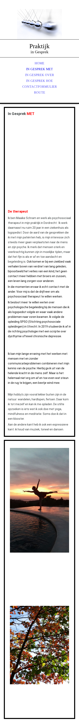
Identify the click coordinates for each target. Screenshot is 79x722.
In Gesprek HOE (39, 80)
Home (39, 63)
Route (39, 92)
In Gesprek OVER (39, 75)
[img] (39, 24)
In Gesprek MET (39, 69)
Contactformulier (39, 86)
